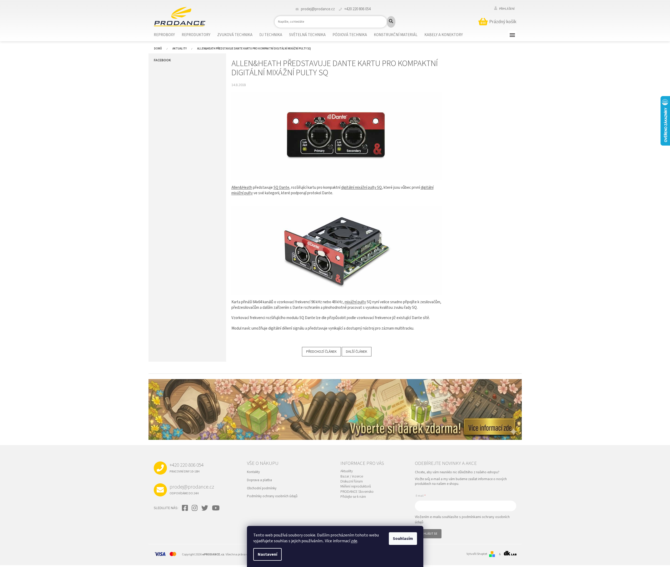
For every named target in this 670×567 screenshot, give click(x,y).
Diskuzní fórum (351, 481)
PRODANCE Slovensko (357, 491)
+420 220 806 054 (187, 467)
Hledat (391, 22)
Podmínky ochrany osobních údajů (272, 496)
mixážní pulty (355, 302)
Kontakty (253, 472)
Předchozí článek (321, 351)
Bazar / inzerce (351, 476)
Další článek (356, 351)
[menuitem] (167, 35)
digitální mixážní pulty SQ (361, 187)
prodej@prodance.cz (192, 489)
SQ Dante (281, 187)
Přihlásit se (428, 533)
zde (354, 541)
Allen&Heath (241, 187)
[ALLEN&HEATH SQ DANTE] (336, 136)
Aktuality (346, 471)
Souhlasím (403, 538)
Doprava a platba (259, 480)
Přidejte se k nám (353, 496)
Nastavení (267, 554)
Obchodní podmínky (261, 488)
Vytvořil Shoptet (476, 554)
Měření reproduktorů (355, 486)
